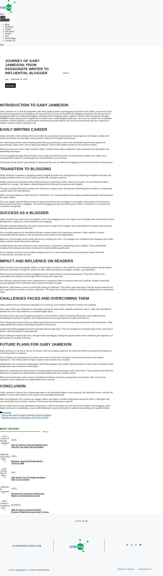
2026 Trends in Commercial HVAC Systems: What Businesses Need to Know (30, 511)
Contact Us (10, 41)
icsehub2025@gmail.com (26, 546)
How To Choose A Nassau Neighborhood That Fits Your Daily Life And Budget (29, 446)
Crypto (8, 29)
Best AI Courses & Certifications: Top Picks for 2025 (25, 418)
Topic (14, 440)
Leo (6, 79)
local (48, 142)
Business (9, 27)
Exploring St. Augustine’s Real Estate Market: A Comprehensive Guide (27, 494)
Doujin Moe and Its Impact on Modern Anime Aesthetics (27, 415)
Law (7, 36)
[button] (2, 14)
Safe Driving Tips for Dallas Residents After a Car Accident (28, 478)
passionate (5, 116)
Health (8, 34)
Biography (10, 86)
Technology (10, 38)
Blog (7, 25)
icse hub (20, 570)
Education (9, 31)
